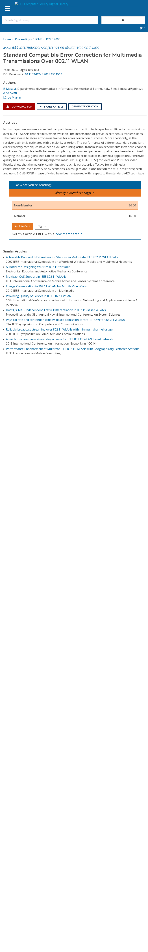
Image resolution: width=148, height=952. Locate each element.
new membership (68, 234)
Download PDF (21, 106)
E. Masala (9, 89)
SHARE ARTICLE (53, 106)
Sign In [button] (89, 193)
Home (7, 39)
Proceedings (23, 39)
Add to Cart (22, 226)
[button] (142, 28)
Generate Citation (85, 106)
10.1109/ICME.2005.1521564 (43, 74)
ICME (38, 39)
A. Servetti (10, 93)
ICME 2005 (53, 39)
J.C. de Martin (12, 97)
